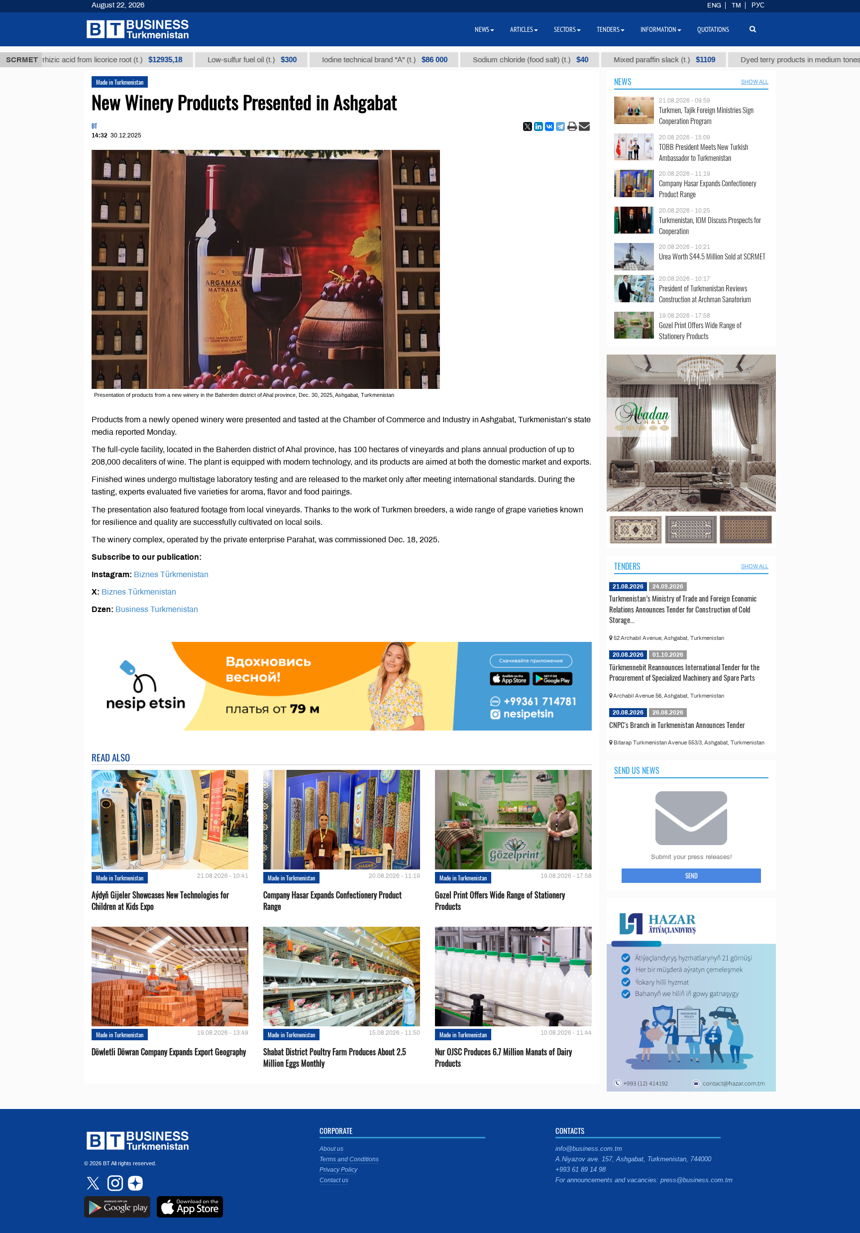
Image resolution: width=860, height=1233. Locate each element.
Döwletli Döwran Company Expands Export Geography (169, 1052)
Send (691, 875)
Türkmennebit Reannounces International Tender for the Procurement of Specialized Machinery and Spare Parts (684, 672)
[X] (527, 126)
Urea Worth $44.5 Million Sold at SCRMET (712, 256)
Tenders (627, 566)
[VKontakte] (549, 126)
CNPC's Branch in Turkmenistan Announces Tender (677, 724)
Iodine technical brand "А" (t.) (309, 60)
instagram (114, 1183)
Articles (521, 29)
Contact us (334, 1180)
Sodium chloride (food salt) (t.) (455, 60)
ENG (714, 5)
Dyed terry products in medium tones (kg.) (749, 60)
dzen (134, 1183)
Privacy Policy (338, 1169)
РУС (758, 5)
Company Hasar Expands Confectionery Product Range (332, 900)
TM (736, 5)
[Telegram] (560, 126)
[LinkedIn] (538, 126)
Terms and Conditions (349, 1159)
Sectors (565, 29)
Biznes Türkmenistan (171, 574)
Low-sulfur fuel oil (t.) (176, 60)
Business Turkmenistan (156, 609)
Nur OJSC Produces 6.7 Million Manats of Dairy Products (503, 1057)
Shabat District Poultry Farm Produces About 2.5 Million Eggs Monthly (334, 1057)
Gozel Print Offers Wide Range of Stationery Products (500, 900)
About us (331, 1148)
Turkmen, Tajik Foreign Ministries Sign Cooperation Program (706, 115)
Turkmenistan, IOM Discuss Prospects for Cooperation (710, 225)
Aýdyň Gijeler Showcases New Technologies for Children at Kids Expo (160, 900)
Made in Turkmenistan (119, 82)
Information (658, 29)
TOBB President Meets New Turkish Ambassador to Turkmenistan (703, 152)
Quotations (713, 29)
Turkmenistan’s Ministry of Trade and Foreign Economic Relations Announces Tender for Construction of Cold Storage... (682, 609)
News (623, 82)
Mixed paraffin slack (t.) (589, 60)
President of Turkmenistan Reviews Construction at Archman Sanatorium (705, 293)
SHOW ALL (754, 82)
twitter (94, 1183)
